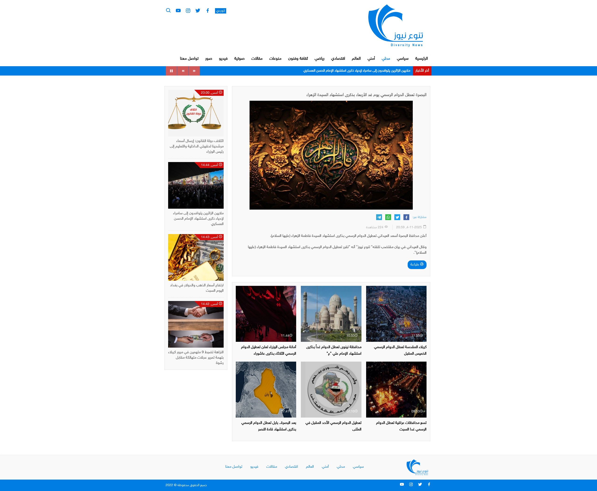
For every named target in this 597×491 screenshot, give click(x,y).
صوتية (239, 58)
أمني (371, 58)
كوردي (220, 11)
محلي (386, 58)
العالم (356, 58)
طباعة (415, 265)
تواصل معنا (189, 58)
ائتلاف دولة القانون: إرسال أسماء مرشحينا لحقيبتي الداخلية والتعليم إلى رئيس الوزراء (197, 146)
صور (208, 58)
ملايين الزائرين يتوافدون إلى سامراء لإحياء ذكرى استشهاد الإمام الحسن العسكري (198, 218)
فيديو (223, 58)
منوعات (275, 58)
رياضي (319, 58)
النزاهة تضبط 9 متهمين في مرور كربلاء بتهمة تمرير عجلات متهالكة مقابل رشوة (196, 357)
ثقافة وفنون (298, 58)
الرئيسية (421, 58)
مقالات (257, 58)
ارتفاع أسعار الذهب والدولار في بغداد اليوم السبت (376, 71)
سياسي (403, 58)
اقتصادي (338, 58)
